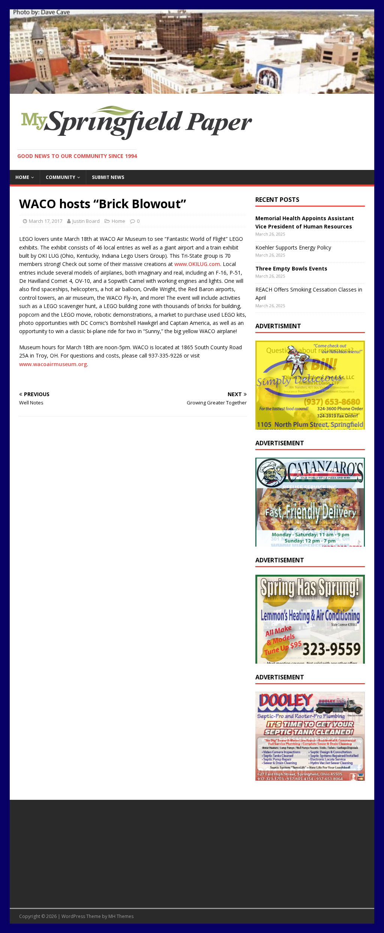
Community (60, 177)
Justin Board (86, 221)
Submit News (108, 177)
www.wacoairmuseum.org (53, 364)
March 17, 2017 (45, 221)
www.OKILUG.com (197, 263)
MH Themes (121, 916)
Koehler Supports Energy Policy (293, 247)
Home (22, 177)
